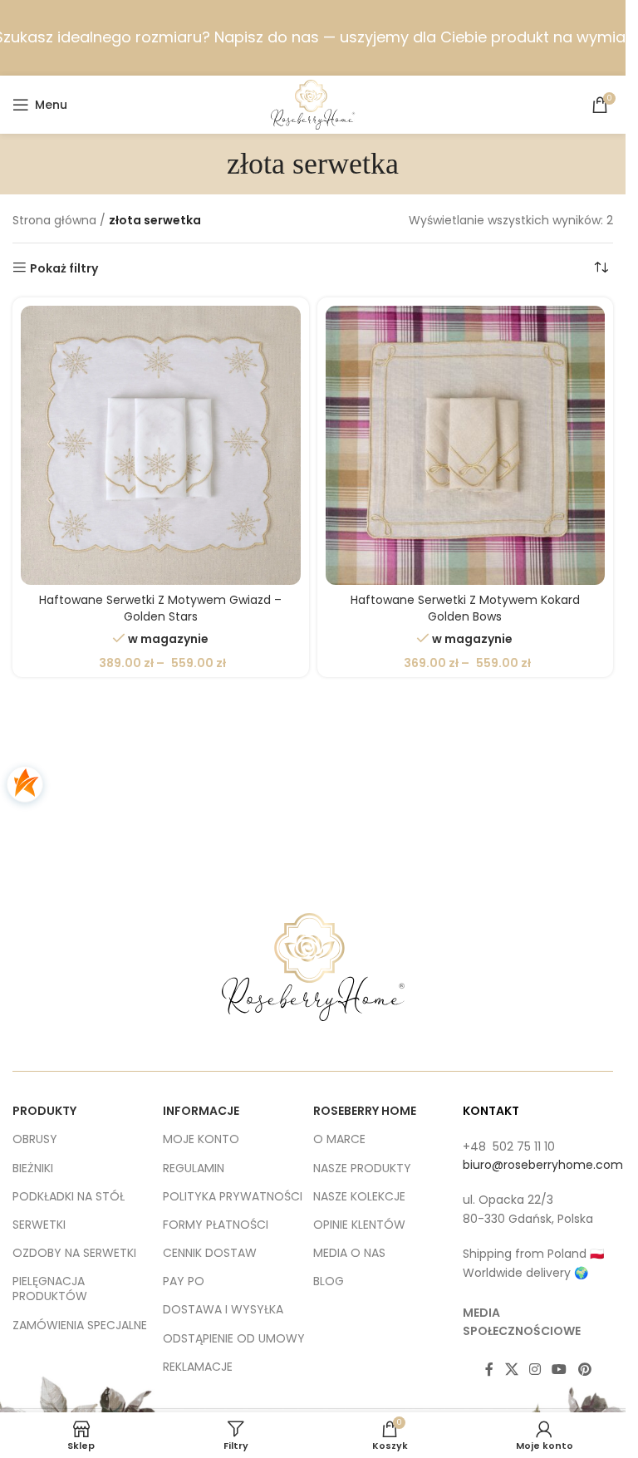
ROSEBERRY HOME (364, 1110)
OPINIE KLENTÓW (359, 1224)
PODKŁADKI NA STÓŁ (68, 1196)
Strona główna (54, 220)
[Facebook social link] (489, 1370)
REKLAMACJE (198, 1366)
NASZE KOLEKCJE (359, 1196)
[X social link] (511, 1370)
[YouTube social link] (559, 1370)
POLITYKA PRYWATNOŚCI (232, 1196)
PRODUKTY (44, 1110)
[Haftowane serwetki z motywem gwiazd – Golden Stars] (161, 446)
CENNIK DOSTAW (210, 1252)
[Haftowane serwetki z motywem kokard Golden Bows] (466, 446)
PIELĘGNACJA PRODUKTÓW (49, 1288)
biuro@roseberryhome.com (543, 1164)
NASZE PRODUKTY (362, 1168)
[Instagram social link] (534, 1370)
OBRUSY (34, 1139)
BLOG (328, 1281)
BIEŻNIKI (32, 1168)
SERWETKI (39, 1224)
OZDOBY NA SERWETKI (74, 1252)
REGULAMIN (193, 1168)
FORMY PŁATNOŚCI (215, 1224)
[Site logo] (313, 104)
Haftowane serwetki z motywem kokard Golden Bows (465, 608)
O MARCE (339, 1139)
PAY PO (183, 1281)
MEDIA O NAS (349, 1252)
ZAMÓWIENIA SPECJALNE (79, 1325)
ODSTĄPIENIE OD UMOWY (234, 1338)
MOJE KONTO (201, 1139)
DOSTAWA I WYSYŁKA (223, 1309)
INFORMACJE (201, 1110)
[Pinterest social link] (584, 1370)
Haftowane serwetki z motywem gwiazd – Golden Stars (160, 608)
